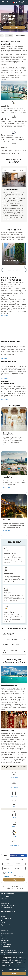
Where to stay (14, 35)
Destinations (4, 916)
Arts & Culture (14, 787)
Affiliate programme (6, 944)
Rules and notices (5, 946)
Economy (21, 859)
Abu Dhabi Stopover (6, 927)
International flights (6, 918)
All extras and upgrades (7, 933)
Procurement (4, 942)
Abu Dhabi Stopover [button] (11, 873)
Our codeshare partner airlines (8, 905)
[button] (15, 2)
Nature (14, 817)
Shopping (14, 796)
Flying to (18, 864)
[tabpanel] (14, 196)
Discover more (6, 445)
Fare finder (3, 922)
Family (14, 836)
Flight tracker (4, 920)
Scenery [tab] (14, 170)
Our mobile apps (5, 940)
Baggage (3, 935)
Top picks (23, 35)
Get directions (5, 316)
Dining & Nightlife (14, 845)
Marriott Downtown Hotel (11, 261)
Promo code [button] (5, 876)
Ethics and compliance (6, 907)
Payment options (5, 938)
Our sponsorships (5, 903)
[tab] (5, 855)
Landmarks (14, 827)
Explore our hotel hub (14, 270)
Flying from (7, 864)
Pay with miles (20, 876)
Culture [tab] (6, 170)
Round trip (7, 859)
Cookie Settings (14, 969)
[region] (14, 965)
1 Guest (15, 859)
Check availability (14, 27)
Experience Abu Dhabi (6, 925)
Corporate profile (5, 896)
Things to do (5, 35)
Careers (3, 901)
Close (14, 973)
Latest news (4, 898)
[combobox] (7, 859)
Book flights (4, 914)
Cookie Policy (8, 962)
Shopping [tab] (22, 170)
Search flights (14, 880)
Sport (14, 806)
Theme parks (14, 777)
